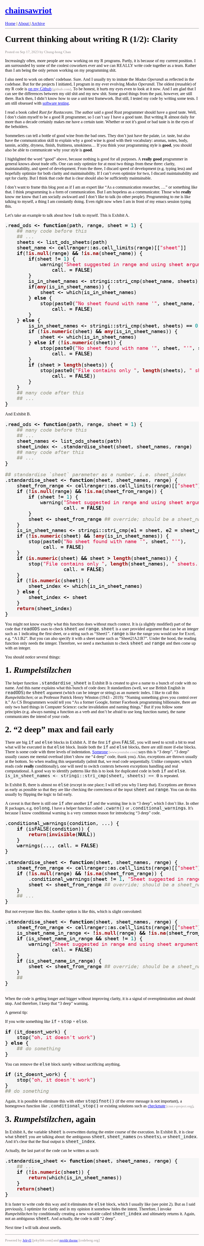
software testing (55, 103)
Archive (38, 23)
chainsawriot (28, 10)
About (24, 23)
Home (10, 23)
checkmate (156, 1106)
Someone (100, 752)
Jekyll (27, 1240)
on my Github (40, 89)
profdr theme (69, 1240)
